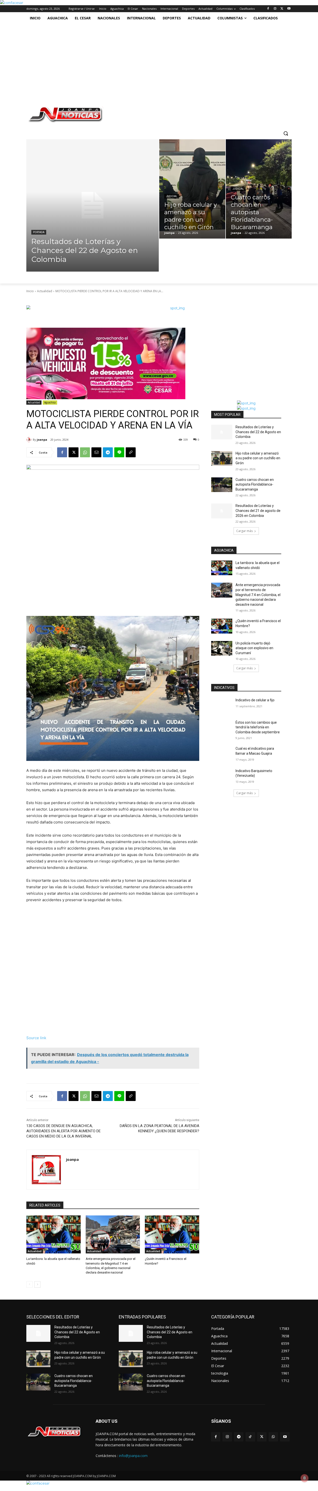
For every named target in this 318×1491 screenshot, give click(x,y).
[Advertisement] (156, 61)
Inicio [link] (30, 291)
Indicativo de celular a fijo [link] (255, 700)
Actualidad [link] (44, 291)
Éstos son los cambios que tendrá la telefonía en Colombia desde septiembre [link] (258, 727)
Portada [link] (38, 232)
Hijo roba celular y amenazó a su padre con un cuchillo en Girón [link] (258, 458)
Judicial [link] (171, 196)
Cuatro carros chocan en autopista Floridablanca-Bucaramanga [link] (255, 484)
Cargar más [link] (244, 531)
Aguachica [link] (50, 402)
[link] (11, 2)
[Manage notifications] (305, 1478)
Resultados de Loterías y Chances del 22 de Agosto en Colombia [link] (258, 432)
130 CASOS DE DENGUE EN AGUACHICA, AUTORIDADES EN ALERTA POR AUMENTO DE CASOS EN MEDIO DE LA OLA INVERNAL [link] (63, 1131)
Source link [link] (36, 1037)
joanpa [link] (42, 439)
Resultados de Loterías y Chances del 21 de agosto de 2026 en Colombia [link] (258, 510)
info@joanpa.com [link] (133, 1455)
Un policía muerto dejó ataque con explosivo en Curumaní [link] (254, 648)
